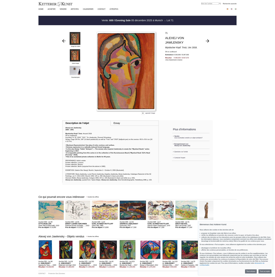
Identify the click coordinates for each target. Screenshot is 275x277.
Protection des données (56, 273)
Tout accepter (265, 271)
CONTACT (101, 9)
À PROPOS (114, 9)
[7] (207, 41)
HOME (40, 9)
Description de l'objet (77, 123)
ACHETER (51, 9)
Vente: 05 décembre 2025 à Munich (132, 20)
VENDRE (63, 9)
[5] (64, 41)
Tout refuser (250, 271)
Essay (117, 123)
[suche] (220, 3)
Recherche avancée (230, 4)
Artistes (75, 9)
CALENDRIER (88, 9)
